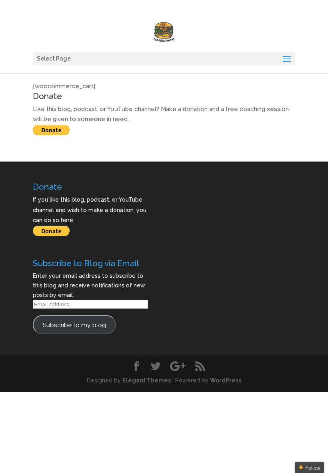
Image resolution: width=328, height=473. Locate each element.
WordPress (225, 380)
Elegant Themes (146, 380)
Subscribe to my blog (74, 325)
